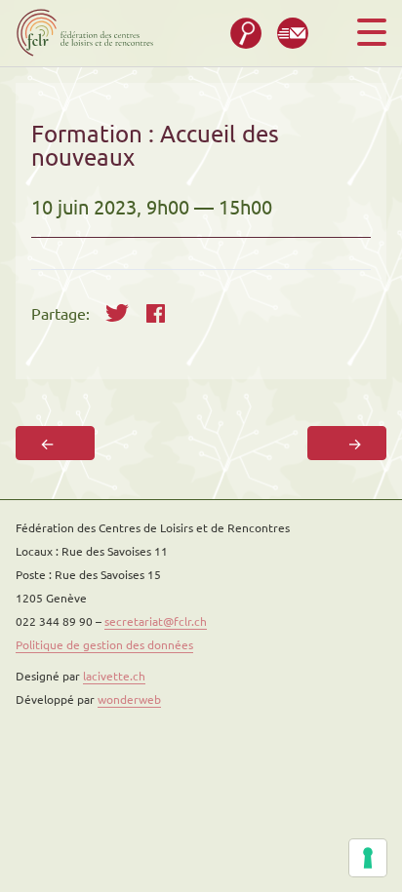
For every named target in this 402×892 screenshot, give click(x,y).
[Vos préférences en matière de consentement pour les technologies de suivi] (367, 857)
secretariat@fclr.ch (155, 621)
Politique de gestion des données (104, 644)
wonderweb (129, 699)
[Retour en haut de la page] (337, 827)
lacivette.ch (114, 675)
